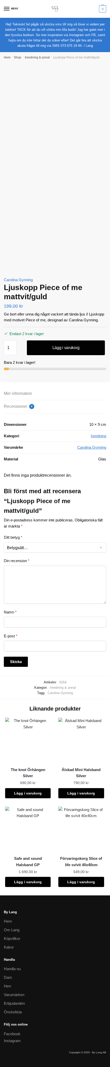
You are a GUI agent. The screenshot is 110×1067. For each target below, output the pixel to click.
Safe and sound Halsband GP (28, 861)
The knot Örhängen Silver (28, 773)
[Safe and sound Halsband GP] (28, 829)
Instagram (12, 1041)
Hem (7, 57)
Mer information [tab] (18, 393)
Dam (8, 977)
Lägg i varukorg (66, 347)
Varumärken (14, 995)
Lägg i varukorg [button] (28, 793)
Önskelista (13, 1012)
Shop (17, 57)
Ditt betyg (13, 537)
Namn (10, 612)
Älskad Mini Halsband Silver (81, 773)
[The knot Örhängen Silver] (28, 740)
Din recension (16, 561)
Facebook (12, 1034)
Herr (7, 986)
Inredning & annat (37, 57)
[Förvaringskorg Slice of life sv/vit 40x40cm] (81, 829)
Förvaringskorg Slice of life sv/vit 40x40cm (81, 861)
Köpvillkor (12, 938)
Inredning (98, 436)
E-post (10, 636)
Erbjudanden (14, 1003)
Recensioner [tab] (18, 406)
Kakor (9, 947)
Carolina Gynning (18, 280)
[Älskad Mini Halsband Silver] (81, 740)
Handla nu (12, 969)
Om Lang (11, 930)
